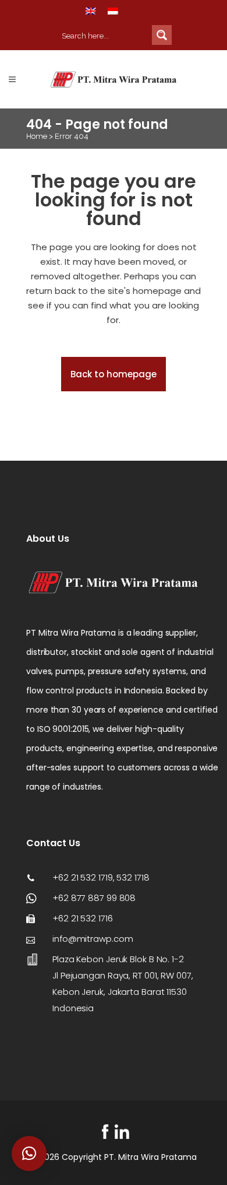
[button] (29, 1153)
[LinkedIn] (122, 1131)
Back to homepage (113, 374)
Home (36, 136)
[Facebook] (105, 1131)
